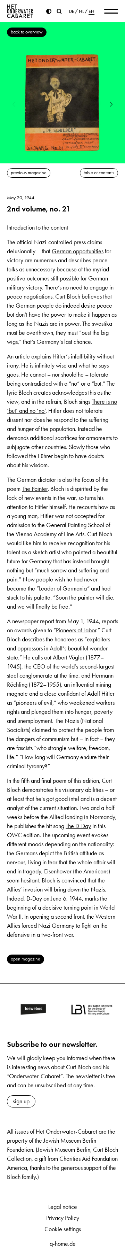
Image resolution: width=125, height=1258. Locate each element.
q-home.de (63, 1244)
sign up (21, 1101)
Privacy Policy (62, 1218)
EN (91, 11)
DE (71, 11)
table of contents (99, 173)
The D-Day (78, 826)
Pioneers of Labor (76, 630)
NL (81, 11)
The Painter (35, 489)
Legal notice (62, 1207)
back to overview (27, 32)
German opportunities (77, 251)
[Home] (20, 11)
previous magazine (29, 173)
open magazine (25, 959)
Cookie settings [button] (62, 1229)
